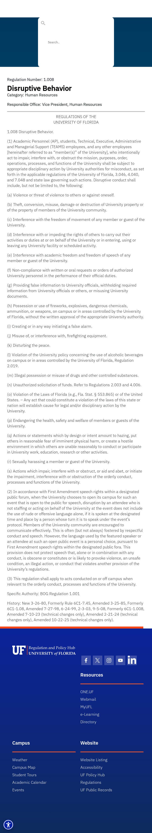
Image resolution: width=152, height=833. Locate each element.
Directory (88, 721)
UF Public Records (96, 789)
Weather (19, 759)
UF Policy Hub (92, 774)
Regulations (90, 782)
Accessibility (91, 767)
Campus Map (23, 767)
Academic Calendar (29, 782)
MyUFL (86, 706)
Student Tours (24, 774)
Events (18, 789)
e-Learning (89, 714)
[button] (8, 825)
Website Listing (93, 759)
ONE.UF (87, 691)
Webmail (88, 699)
